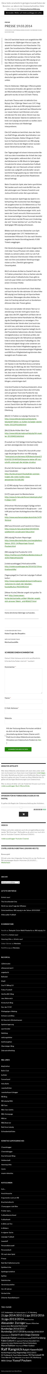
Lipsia (3, 1169)
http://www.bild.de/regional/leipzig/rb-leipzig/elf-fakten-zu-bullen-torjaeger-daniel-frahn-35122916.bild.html (23, 422)
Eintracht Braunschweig (24, 1338)
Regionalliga (11, 1353)
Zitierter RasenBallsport (10, 1298)
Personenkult (6, 1250)
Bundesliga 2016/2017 (13, 1328)
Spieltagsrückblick (8, 1272)
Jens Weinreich (7, 998)
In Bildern (5, 1228)
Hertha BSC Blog (7, 994)
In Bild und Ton (6, 1224)
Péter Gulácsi (28, 1345)
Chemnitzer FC (6, 1335)
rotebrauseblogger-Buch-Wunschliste (15, 786)
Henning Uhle (6, 939)
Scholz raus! (5, 897)
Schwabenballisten (8, 1131)
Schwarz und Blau (7, 1016)
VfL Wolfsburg (35, 1357)
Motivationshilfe (12, 640)
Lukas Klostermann (15, 1343)
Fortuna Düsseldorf (29, 1341)
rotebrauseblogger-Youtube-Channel (15, 839)
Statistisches (5, 1280)
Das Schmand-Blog (8, 1156)
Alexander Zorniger (13, 1323)
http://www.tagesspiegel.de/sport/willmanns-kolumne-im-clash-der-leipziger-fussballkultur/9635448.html (23, 584)
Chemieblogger (7, 1151)
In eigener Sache (7, 1232)
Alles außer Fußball (8, 915)
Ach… (3, 1189)
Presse (7, 22)
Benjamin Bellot (5, 1326)
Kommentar (10, 667)
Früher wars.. (6, 1211)
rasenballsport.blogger (9, 1092)
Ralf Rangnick (11, 1349)
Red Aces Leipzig (7, 1127)
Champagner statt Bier (9, 1206)
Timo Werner (6, 1357)
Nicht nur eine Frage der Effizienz (13, 906)
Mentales (17, 943)
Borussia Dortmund (19, 1326)
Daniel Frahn (17, 1334)
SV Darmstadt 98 (36, 1355)
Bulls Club (5, 1071)
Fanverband (5, 1079)
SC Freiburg (5, 1355)
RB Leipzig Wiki (7, 1101)
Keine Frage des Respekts (15, 632)
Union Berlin (26, 1357)
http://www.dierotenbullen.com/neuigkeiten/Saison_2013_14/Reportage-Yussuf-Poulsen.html (23, 543)
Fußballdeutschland (8, 1215)
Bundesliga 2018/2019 (34, 1331)
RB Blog (4, 1097)
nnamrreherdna (7, 1173)
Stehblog (4, 1033)
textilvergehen (6, 1042)
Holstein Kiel (5, 1343)
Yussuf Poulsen (22, 1360)
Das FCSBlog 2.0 (7, 985)
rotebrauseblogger (21, 30)
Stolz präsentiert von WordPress (11, 1371)
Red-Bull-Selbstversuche (10, 1263)
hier (39, 740)
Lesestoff (4, 1241)
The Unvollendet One (9, 902)
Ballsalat (4, 977)
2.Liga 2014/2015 (12, 1315)
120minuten (5, 964)
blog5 (3, 981)
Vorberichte (5, 1293)
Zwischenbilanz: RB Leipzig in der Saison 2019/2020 (20, 910)
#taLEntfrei (5, 1066)
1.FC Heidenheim (7, 1312)
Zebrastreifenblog (8, 1050)
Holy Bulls (5, 1084)
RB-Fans (4, 1105)
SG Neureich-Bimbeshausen (11, 1020)
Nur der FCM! (6, 1007)
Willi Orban (6, 1360)
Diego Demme (32, 1334)
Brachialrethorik (7, 1202)
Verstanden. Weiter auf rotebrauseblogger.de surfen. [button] (24, 13)
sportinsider (5, 1029)
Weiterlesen (5, 862)
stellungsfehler (6, 1037)
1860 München (29, 1319)
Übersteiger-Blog (7, 1046)
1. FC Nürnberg (31, 1312)
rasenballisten (6, 1088)
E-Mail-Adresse (12, 708)
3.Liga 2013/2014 (12, 1319)
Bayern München (32, 1323)
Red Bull (4, 1353)
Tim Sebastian (16, 1357)
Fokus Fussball (6, 990)
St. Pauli (14, 1355)
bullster (4, 1075)
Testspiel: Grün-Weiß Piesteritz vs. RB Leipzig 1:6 (27, 930)
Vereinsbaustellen (8, 1285)
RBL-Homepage (7, 1114)
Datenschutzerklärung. (30, 9)
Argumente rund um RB (10, 1198)
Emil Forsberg (38, 1337)
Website (8, 718)
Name (8, 698)
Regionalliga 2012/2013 (26, 1352)
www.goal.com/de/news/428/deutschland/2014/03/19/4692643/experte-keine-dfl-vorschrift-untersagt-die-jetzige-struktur (23, 459)
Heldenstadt (5, 1160)
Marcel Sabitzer (8, 1345)
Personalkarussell (7, 1245)
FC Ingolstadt (19, 1341)
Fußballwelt (5, 1219)
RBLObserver (6, 1123)
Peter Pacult (19, 1345)
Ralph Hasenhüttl (33, 1349)
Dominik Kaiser (9, 1337)
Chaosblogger (6, 1147)
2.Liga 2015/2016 (33, 1315)
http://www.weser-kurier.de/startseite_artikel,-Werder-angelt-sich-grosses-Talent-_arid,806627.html (22, 598)
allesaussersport (7, 968)
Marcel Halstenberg (30, 1343)
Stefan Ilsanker (22, 1355)
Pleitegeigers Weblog (9, 1011)
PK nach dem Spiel (8, 1254)
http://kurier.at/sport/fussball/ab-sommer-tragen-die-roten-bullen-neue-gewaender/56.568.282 (22, 477)
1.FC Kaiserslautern (19, 1312)
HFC (38, 1341)
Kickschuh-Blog (7, 1003)
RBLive (3, 1118)
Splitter (4, 1276)
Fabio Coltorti (7, 1340)
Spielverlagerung (7, 1024)
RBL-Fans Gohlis (7, 1110)
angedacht (5, 972)
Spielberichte (6, 1267)
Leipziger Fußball (7, 1237)
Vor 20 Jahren (6, 1289)
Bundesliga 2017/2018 (12, 1331)
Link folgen (41, 773)
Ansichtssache (6, 1193)
